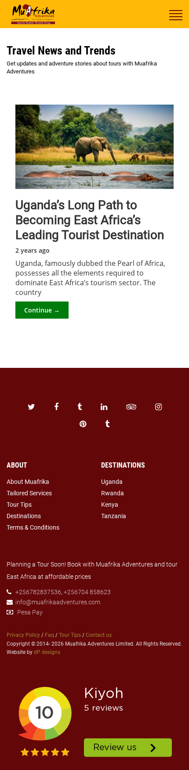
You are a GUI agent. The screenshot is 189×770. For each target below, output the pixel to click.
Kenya (109, 504)
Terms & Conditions (33, 527)
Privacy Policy (23, 635)
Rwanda (112, 493)
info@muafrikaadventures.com (57, 602)
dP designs (47, 652)
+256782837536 (38, 592)
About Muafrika (28, 481)
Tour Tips (19, 504)
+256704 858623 (87, 592)
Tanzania (113, 515)
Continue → (42, 310)
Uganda (112, 481)
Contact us (99, 635)
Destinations (24, 515)
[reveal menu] (175, 14)
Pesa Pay (30, 612)
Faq (49, 635)
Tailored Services (29, 493)
